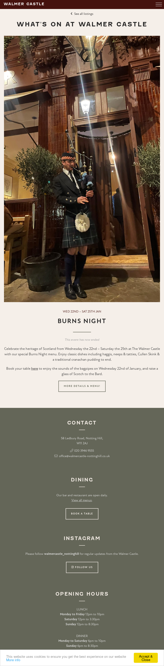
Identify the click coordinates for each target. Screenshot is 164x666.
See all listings (83, 14)
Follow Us (83, 567)
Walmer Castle (24, 4)
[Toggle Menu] (159, 4)
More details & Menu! (82, 386)
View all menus (81, 500)
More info (13, 659)
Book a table (82, 513)
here (34, 369)
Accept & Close (146, 658)
